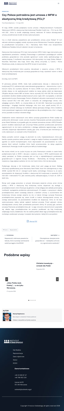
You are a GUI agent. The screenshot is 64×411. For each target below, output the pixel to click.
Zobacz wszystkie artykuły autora (24, 320)
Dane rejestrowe (18, 357)
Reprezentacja (18, 353)
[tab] (28, 300)
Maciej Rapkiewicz (10, 23)
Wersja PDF (33, 221)
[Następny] (57, 279)
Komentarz (5, 11)
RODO (15, 363)
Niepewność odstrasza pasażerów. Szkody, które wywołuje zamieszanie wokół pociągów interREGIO (17, 239)
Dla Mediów (17, 350)
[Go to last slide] (6, 279)
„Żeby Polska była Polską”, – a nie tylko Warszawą (15, 285)
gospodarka (13, 230)
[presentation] (17, 269)
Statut (15, 360)
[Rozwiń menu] (58, 3)
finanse (5, 230)
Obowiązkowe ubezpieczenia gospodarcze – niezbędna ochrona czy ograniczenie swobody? (47, 239)
